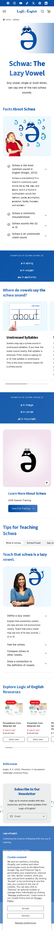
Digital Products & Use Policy (16, 850)
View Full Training (21, 508)
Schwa (16, 19)
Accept (25, 908)
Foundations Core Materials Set (12, 724)
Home (8, 19)
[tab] (13, 543)
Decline (26, 915)
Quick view (14, 739)
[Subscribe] (43, 816)
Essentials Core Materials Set (35, 724)
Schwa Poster (34, 542)
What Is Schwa (13, 542)
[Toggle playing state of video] (46, 482)
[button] (4, 11)
